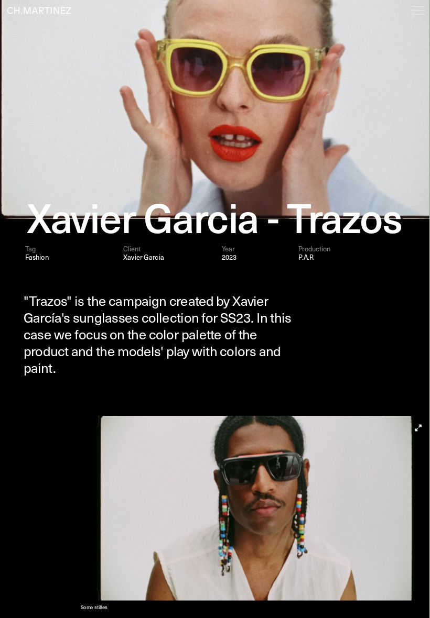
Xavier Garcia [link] (143, 256)
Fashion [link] (37, 256)
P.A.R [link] (306, 257)
